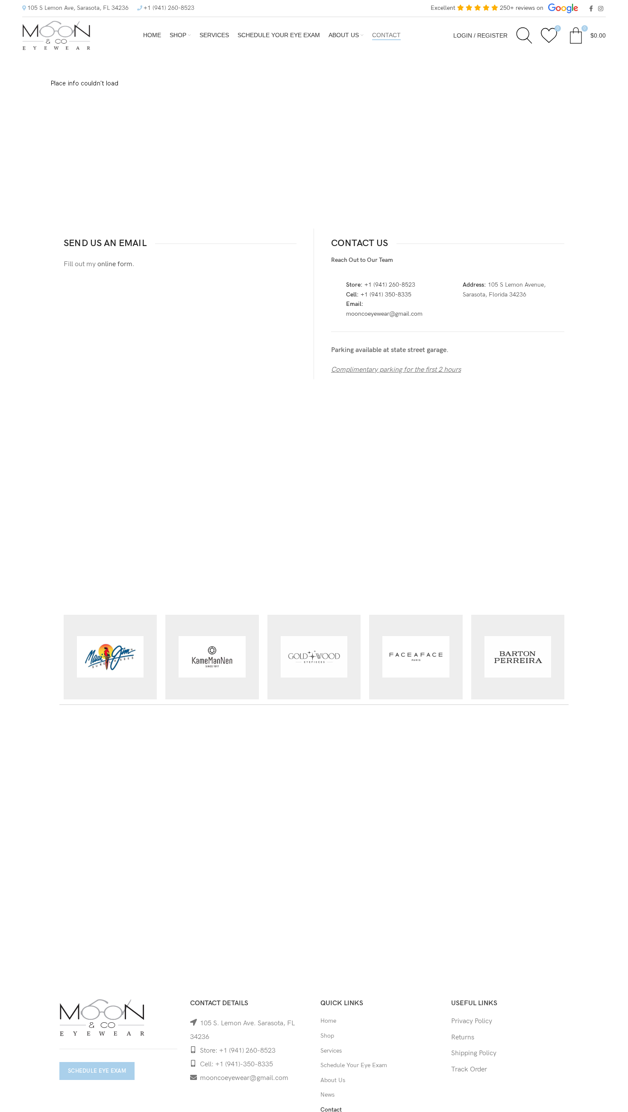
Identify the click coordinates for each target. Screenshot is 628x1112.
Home (328, 1020)
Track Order (469, 1069)
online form (114, 264)
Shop (327, 1035)
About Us (332, 1080)
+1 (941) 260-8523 (169, 8)
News (327, 1094)
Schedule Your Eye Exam (353, 1065)
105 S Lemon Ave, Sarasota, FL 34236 (78, 8)
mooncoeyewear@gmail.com (384, 313)
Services (331, 1050)
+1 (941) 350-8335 (386, 294)
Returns (462, 1037)
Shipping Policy (473, 1053)
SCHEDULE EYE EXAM (97, 1071)
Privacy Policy (471, 1021)
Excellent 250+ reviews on (488, 8)
